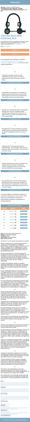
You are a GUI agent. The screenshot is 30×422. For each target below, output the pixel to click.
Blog (11, 420)
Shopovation (15, 2)
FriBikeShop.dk (14, 62)
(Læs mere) (18, 44)
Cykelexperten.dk (13, 61)
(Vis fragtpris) (7, 46)
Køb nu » (15, 54)
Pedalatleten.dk (4, 62)
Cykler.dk (20, 61)
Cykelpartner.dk (4, 61)
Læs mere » (15, 50)
